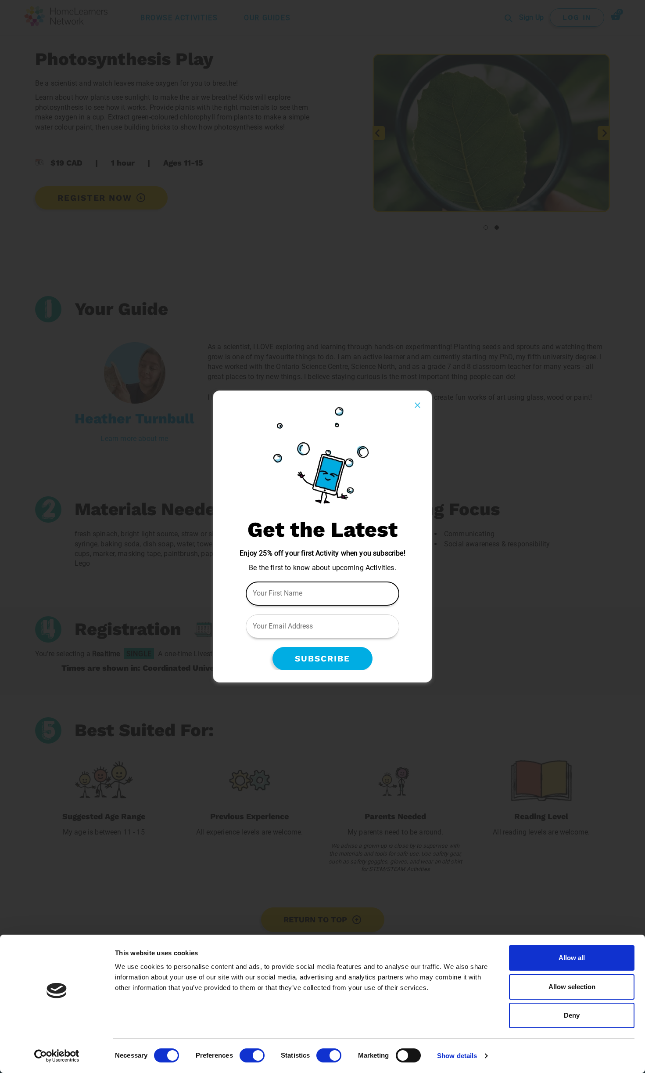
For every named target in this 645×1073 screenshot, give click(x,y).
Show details (457, 1055)
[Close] (417, 405)
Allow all (572, 957)
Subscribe (322, 659)
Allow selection (571, 986)
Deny (572, 1015)
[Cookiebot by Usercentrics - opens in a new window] (56, 1055)
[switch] (252, 1055)
